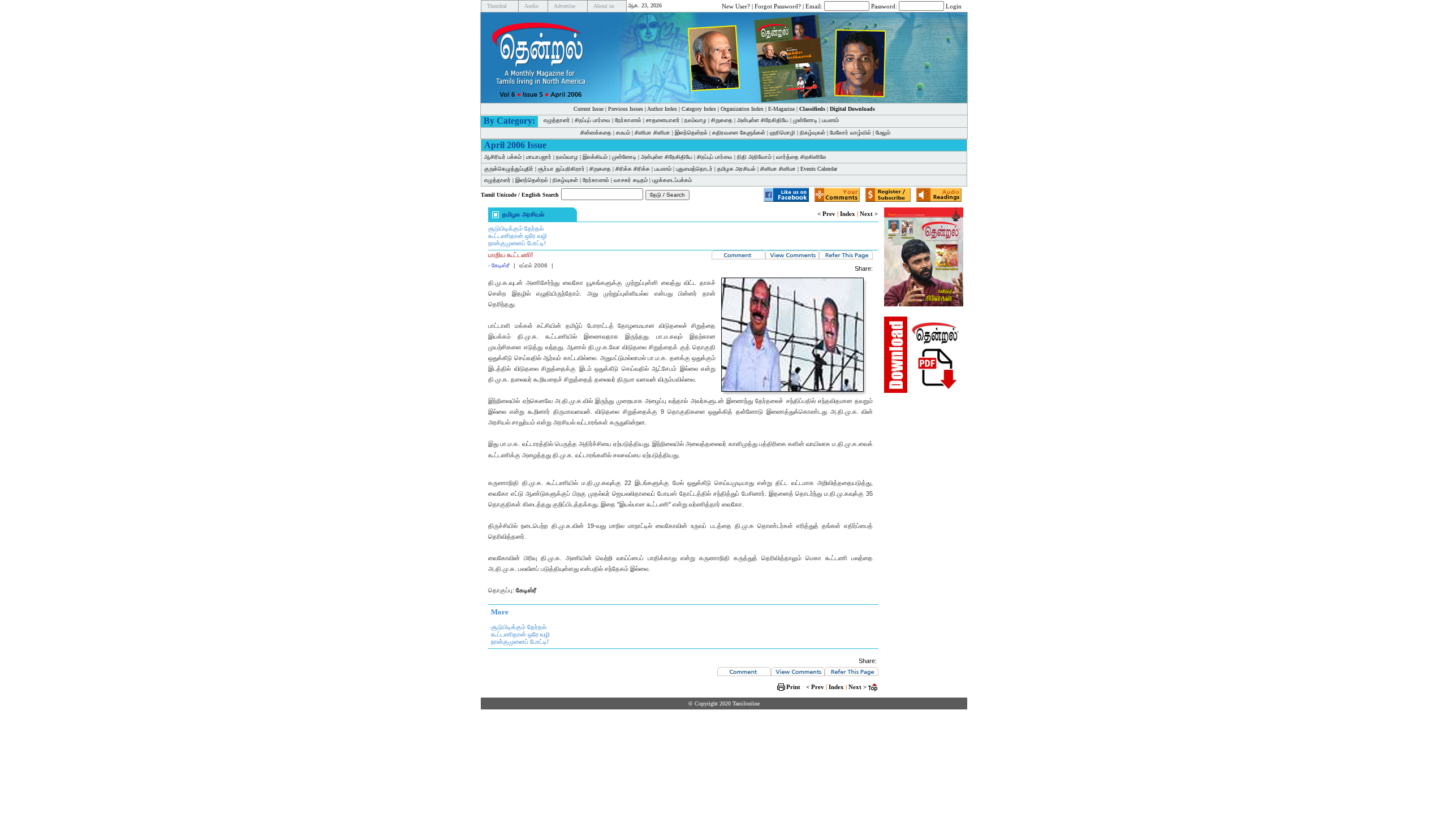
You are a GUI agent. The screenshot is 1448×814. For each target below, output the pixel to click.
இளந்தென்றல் (691, 132)
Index (847, 213)
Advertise (564, 6)
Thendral (497, 6)
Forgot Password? (778, 5)
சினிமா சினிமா (652, 132)
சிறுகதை (721, 120)
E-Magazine (781, 109)
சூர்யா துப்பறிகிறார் (561, 169)
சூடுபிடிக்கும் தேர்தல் (516, 228)
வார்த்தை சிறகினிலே (801, 157)
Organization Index (742, 109)
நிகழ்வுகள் (812, 132)
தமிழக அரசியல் (736, 169)
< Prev (826, 213)
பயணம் (830, 120)
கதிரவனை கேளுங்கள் (738, 132)
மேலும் (883, 132)
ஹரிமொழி (782, 132)
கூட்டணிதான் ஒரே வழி (517, 235)
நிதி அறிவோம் (754, 157)
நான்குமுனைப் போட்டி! (517, 243)
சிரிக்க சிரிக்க (632, 169)
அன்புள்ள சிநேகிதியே (762, 120)
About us (603, 6)
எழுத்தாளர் (557, 120)
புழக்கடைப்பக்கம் (672, 180)
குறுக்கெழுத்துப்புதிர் (508, 169)
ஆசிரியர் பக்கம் (503, 157)
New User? (736, 5)
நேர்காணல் (628, 120)
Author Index (662, 109)
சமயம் (623, 132)
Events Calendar (818, 169)
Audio (531, 6)
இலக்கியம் (595, 157)
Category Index (699, 109)
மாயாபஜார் (538, 157)
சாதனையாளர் (663, 120)
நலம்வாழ (695, 120)
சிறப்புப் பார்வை (592, 120)
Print (793, 686)
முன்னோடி (805, 120)
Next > (869, 213)
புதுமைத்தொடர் (694, 169)
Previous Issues (625, 109)
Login (954, 5)
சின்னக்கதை (595, 132)
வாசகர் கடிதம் (631, 180)
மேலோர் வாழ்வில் (850, 132)
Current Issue (589, 109)
